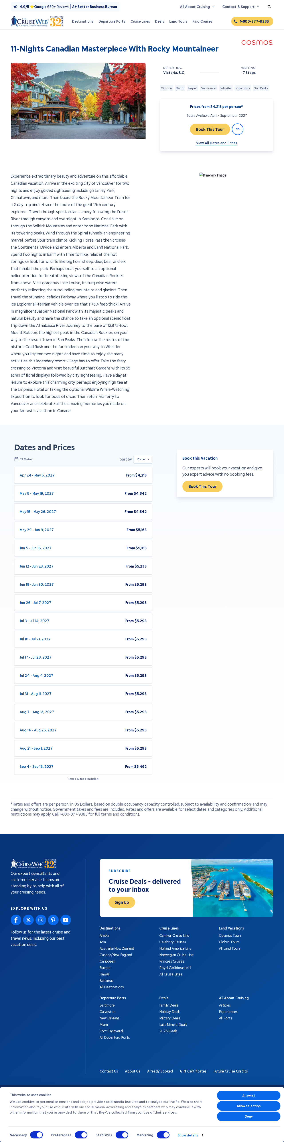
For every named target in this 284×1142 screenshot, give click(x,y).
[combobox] (143, 459)
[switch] (81, 1134)
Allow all (248, 1095)
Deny (249, 1116)
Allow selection (249, 1105)
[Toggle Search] (269, 7)
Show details (188, 1135)
